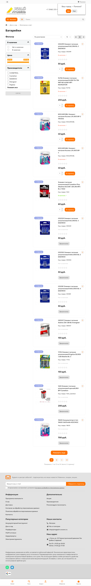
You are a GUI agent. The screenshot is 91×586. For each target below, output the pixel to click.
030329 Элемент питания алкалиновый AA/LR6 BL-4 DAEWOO (68, 220)
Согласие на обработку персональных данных (22, 508)
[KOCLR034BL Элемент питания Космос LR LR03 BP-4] (45, 158)
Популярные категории (17, 519)
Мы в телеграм (54, 526)
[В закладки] (82, 44)
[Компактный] (83, 37)
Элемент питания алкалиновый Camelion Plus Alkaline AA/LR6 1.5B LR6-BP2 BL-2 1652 (69, 185)
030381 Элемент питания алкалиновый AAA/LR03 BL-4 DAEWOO (69, 288)
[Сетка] (76, 37)
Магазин (52, 523)
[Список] (80, 37)
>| (67, 460)
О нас (8, 502)
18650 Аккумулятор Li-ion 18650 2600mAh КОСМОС (68, 421)
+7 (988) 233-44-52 (54, 9)
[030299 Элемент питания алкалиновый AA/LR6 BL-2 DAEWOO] (45, 53)
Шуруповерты (11, 536)
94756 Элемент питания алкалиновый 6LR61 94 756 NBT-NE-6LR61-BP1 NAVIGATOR (68, 81)
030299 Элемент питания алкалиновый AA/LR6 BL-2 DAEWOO (68, 46)
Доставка (9, 505)
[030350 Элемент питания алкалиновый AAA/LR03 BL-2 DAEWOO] (45, 262)
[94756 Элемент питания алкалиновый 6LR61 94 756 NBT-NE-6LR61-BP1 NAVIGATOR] (45, 87)
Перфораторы (11, 530)
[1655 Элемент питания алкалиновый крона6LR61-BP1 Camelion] (45, 395)
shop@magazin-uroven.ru (58, 530)
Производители (52, 502)
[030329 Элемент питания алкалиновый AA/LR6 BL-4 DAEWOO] (45, 228)
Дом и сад (13, 25)
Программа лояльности (14, 498)
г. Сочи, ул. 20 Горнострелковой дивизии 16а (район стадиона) (65, 539)
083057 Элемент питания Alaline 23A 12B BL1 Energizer (69, 321)
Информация (12, 494)
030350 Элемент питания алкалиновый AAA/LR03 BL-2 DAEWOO (69, 254)
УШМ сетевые (11, 533)
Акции (49, 498)
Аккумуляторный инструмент (17, 523)
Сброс (18, 93)
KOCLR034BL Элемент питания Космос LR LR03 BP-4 (69, 150)
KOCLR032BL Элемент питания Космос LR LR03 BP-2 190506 (69, 116)
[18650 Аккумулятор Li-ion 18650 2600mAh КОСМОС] (45, 429)
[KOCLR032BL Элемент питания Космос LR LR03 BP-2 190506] (45, 124)
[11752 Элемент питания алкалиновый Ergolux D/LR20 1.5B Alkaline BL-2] (45, 361)
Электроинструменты (14, 539)
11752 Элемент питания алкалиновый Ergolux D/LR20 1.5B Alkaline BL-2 (69, 354)
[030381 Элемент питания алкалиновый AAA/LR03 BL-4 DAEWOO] (45, 296)
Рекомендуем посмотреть (56, 505)
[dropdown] (7, 2)
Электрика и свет (26, 25)
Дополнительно (54, 494)
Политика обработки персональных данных (22, 511)
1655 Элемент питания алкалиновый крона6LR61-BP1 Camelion (68, 388)
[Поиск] (83, 19)
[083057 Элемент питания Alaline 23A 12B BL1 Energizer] (45, 330)
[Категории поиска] (22, 19)
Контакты (9, 514)
